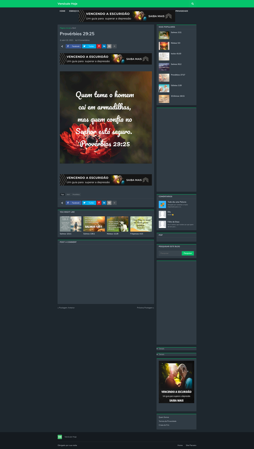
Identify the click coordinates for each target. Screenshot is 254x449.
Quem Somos (164, 417)
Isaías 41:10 (176, 53)
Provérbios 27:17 (178, 75)
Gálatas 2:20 (176, 85)
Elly (169, 212)
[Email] (109, 46)
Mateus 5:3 (175, 43)
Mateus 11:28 (112, 234)
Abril (74, 28)
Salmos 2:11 (176, 32)
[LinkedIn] (104, 46)
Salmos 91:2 (176, 64)
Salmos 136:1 (89, 234)
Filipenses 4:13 (136, 234)
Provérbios (76, 195)
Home (180, 445)
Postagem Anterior (67, 307)
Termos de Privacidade (167, 421)
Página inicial (65, 28)
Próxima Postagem (145, 307)
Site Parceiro (191, 445)
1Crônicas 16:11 (178, 96)
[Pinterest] (99, 46)
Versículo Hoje (67, 4)
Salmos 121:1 (65, 234)
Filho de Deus (173, 222)
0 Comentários (84, 40)
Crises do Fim (164, 425)
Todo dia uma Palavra (177, 202)
